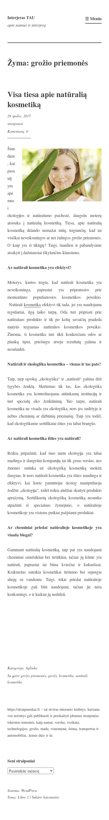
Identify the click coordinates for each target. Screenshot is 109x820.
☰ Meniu (93, 18)
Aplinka (31, 667)
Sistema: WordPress (22, 790)
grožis (52, 675)
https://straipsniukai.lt (23, 709)
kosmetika (32, 304)
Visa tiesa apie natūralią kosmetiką (47, 99)
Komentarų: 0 (17, 131)
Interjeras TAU (21, 17)
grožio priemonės (33, 675)
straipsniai (15, 123)
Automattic (51, 797)
